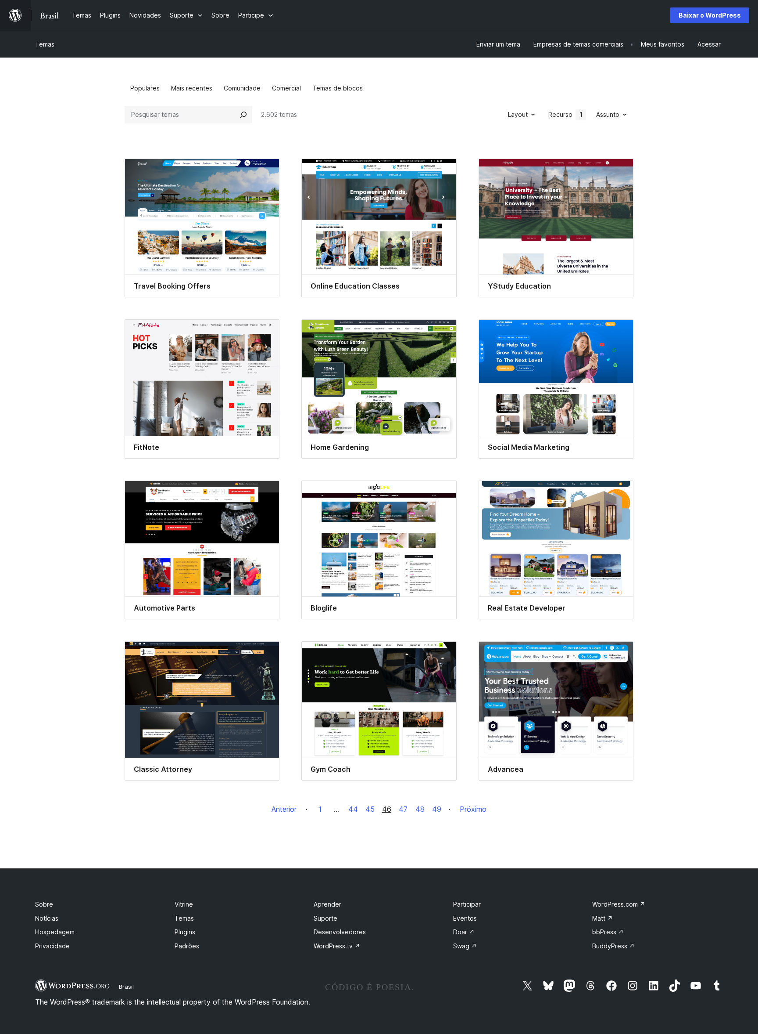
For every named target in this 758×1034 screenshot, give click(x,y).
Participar (467, 904)
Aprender (327, 904)
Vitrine (184, 904)
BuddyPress (613, 946)
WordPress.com (618, 904)
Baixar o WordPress (710, 15)
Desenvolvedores (340, 932)
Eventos (465, 918)
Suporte (325, 918)
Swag (465, 946)
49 (436, 809)
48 (420, 809)
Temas (44, 44)
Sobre (44, 904)
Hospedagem (55, 932)
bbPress (608, 932)
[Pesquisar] (243, 114)
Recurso (565, 114)
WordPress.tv (337, 946)
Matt (602, 918)
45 (370, 809)
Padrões (187, 946)
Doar (464, 932)
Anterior (284, 809)
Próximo (473, 809)
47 (403, 809)
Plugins (185, 932)
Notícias (46, 918)
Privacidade (52, 946)
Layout (518, 114)
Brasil (126, 986)
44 (353, 809)
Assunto (607, 114)
